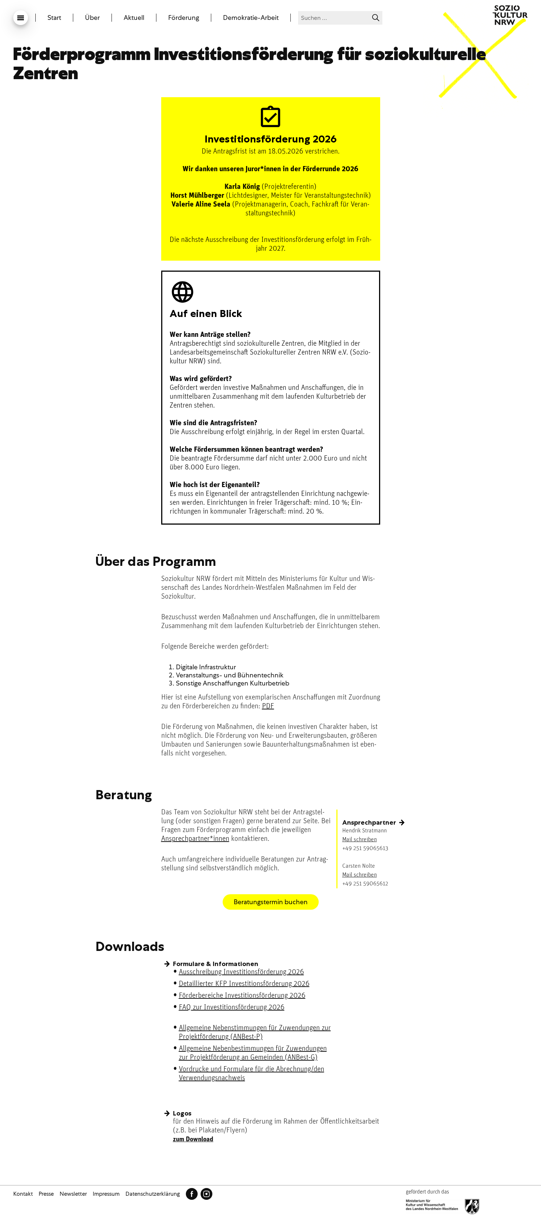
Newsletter (73, 1194)
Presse (46, 1194)
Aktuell (134, 18)
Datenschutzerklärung (152, 1194)
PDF (268, 706)
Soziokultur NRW (510, 15)
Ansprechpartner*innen (195, 839)
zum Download (193, 1139)
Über (92, 18)
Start (54, 18)
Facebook (192, 1194)
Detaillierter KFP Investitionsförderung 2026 (244, 984)
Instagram (206, 1194)
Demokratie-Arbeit (251, 18)
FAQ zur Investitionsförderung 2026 (231, 1007)
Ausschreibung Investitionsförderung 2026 (241, 972)
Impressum (106, 1194)
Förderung (183, 18)
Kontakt (23, 1194)
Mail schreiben (359, 840)
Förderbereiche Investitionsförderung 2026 (242, 996)
